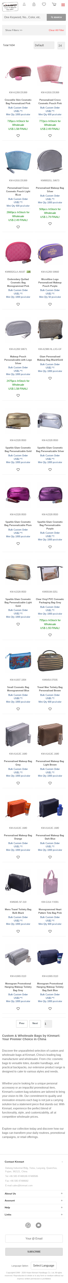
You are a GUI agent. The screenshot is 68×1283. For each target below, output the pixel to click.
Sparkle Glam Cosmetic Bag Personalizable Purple (50, 525)
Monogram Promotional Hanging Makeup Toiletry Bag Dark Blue (50, 987)
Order (54, 6)
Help (7, 1207)
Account (10, 1200)
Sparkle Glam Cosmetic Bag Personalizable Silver (50, 449)
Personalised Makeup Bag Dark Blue (50, 837)
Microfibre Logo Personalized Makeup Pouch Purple (50, 282)
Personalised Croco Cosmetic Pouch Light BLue (18, 191)
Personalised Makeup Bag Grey (18, 763)
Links (8, 1214)
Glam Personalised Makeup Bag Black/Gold (50, 358)
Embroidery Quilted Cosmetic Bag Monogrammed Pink (18, 282)
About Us (10, 1193)
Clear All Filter (56, 30)
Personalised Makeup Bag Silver (50, 190)
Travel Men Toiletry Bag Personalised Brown (50, 689)
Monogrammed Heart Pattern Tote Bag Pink (50, 911)
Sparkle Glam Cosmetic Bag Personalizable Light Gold (18, 602)
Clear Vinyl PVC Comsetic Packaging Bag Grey (50, 601)
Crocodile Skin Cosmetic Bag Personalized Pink (18, 102)
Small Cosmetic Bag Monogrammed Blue (18, 689)
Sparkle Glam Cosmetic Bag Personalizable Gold (18, 449)
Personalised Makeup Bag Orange (18, 837)
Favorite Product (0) (33, 10)
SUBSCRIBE (34, 1251)
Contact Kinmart (14, 1161)
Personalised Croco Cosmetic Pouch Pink (50, 102)
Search (58, 17)
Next (35, 1023)
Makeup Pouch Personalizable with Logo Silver (18, 360)
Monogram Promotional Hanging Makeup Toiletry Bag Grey (18, 987)
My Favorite (44, 6)
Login (34, 6)
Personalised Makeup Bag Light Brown (50, 763)
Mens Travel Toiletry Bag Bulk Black (18, 911)
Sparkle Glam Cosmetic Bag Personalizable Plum (18, 524)
